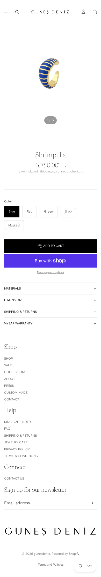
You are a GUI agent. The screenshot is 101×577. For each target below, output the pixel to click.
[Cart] (94, 12)
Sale (8, 365)
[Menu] (6, 12)
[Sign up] (91, 503)
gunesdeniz (42, 554)
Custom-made (15, 393)
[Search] (17, 12)
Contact (11, 399)
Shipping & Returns (20, 312)
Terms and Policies (50, 565)
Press (9, 386)
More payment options (50, 272)
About (9, 379)
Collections (15, 372)
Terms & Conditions (21, 456)
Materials (12, 288)
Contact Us (14, 478)
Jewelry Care (15, 443)
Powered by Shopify (65, 554)
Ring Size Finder (17, 422)
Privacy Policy (17, 449)
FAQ (7, 429)
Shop (8, 358)
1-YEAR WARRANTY (18, 323)
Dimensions (13, 300)
